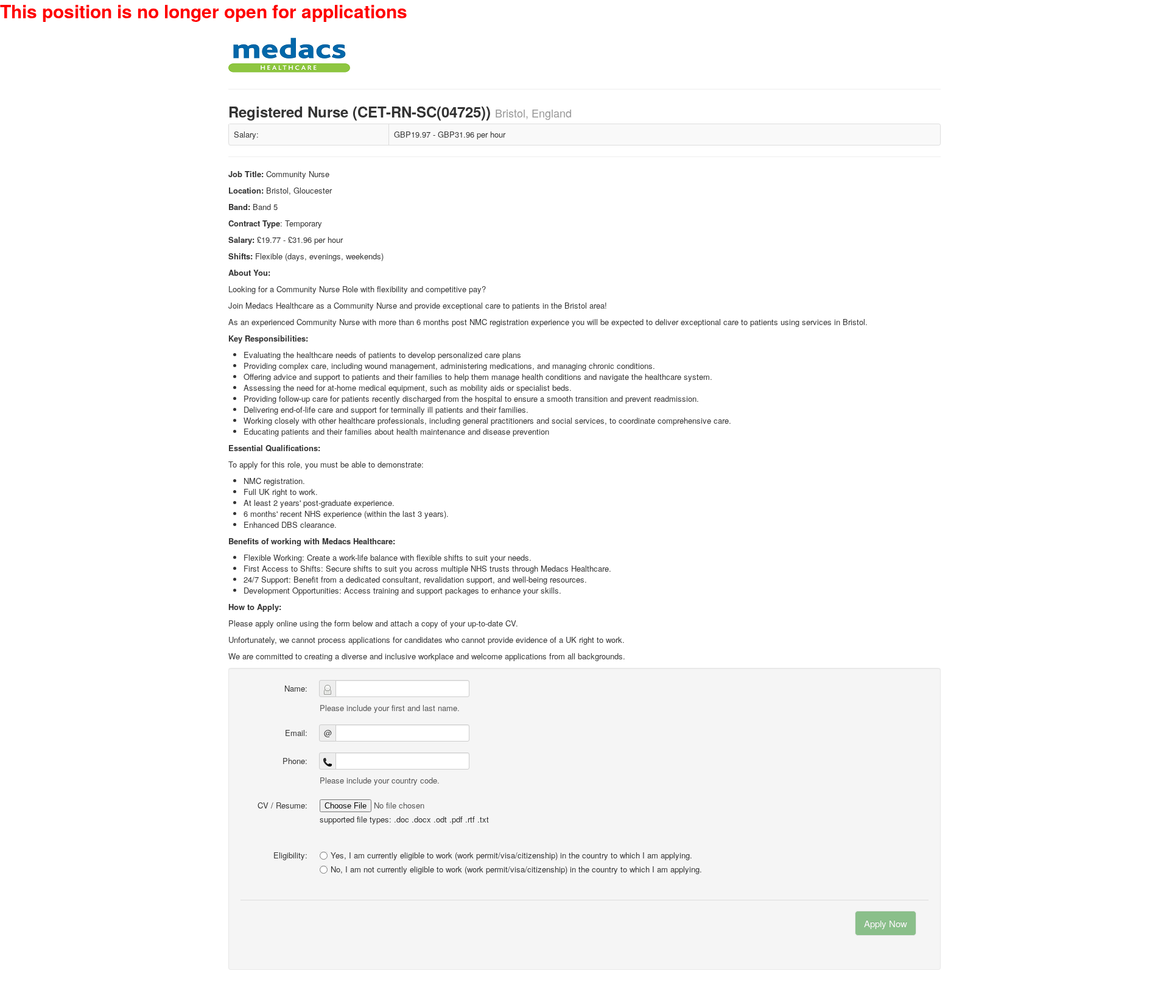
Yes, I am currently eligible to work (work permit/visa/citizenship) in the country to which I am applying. (511, 855)
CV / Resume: (282, 805)
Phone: (295, 760)
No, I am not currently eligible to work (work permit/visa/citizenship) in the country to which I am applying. (516, 869)
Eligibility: (290, 855)
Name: (295, 688)
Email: (296, 732)
